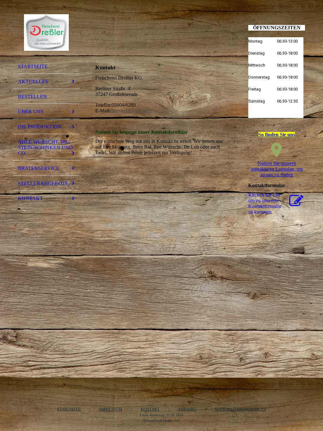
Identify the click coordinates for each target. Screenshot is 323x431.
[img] (46, 32)
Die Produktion (40, 126)
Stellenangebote (43, 183)
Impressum (110, 409)
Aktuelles (33, 81)
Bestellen (32, 96)
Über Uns (31, 111)
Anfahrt (187, 409)
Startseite (33, 66)
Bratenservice (38, 168)
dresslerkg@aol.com (130, 110)
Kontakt (30, 198)
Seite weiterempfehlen (240, 409)
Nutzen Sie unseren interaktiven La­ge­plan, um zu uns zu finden (277, 169)
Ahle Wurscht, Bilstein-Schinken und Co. (45, 147)
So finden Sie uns (276, 134)
